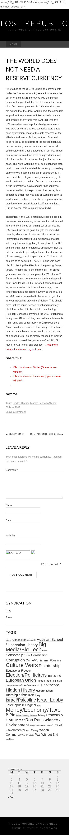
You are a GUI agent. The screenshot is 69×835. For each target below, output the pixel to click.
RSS (8, 611)
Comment (12, 470)
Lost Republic (34, 23)
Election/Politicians (26, 675)
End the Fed (54, 675)
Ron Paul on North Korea (46, 434)
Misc (39, 705)
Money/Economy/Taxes (43, 403)
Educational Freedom (19, 670)
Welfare (10, 739)
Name (9, 505)
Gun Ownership (30, 685)
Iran (31, 695)
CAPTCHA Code (50, 564)
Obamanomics (15, 434)
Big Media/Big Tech (26, 646)
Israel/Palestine (21, 699)
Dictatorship (50, 665)
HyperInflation (44, 690)
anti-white (31, 640)
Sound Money (31, 730)
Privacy (41, 715)
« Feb (11, 797)
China (27, 655)
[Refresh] (33, 552)
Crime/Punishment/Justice (43, 660)
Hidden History (21, 403)
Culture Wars (22, 665)
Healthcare (50, 685)
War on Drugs (27, 735)
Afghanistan (19, 639)
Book (44, 650)
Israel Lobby (50, 699)
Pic (12, 714)
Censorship (14, 655)
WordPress (48, 824)
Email (9, 520)
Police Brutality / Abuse (26, 715)
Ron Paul (34, 719)
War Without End (46, 734)
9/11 (8, 639)
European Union (21, 680)
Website (10, 535)
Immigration (16, 695)
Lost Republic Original (21, 705)
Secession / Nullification (41, 725)
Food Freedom (13, 685)
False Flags (44, 680)
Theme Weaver (46, 828)
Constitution (39, 655)
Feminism (57, 680)
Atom (9, 617)
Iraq (37, 695)
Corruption (15, 660)
